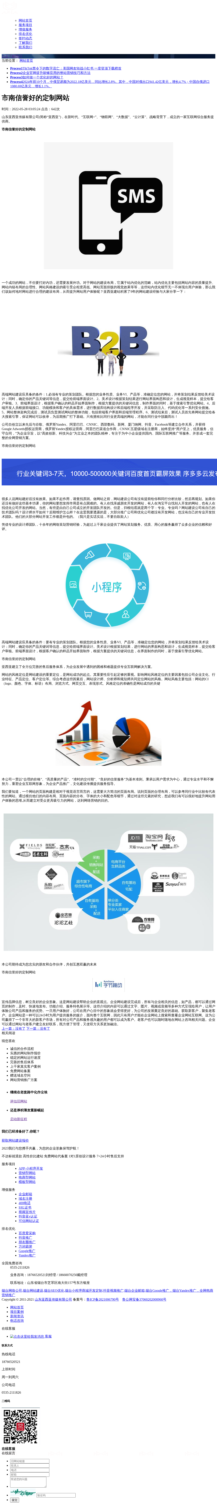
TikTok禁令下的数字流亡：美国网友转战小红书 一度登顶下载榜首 (65, 68)
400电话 (25, 1203)
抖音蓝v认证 (28, 1216)
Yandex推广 (27, 1255)
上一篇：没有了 (13, 1028)
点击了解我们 (12, 56)
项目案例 (17, 1312)
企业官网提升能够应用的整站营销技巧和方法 (50, 73)
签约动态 (25, 38)
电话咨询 (17, 1320)
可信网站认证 (29, 1221)
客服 (48, 1336)
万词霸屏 (25, 1246)
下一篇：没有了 (38, 1028)
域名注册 (25, 1198)
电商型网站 (27, 1177)
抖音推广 (25, 1237)
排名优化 (25, 34)
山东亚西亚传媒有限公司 (53, 1299)
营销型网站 (27, 1173)
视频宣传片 (27, 1212)
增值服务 (25, 29)
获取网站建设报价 (15, 1140)
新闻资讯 (17, 1316)
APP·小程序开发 (31, 1168)
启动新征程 (18, 1119)
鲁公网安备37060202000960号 (144, 1299)
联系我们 (25, 47)
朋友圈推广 (27, 1242)
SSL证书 (25, 1207)
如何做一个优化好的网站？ (36, 77)
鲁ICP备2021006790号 (102, 1299)
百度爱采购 (27, 1233)
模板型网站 (27, 1182)
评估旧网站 (18, 1101)
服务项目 (25, 25)
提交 (14, 1500)
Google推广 (27, 1251)
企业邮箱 (25, 1194)
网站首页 (25, 20)
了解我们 (25, 43)
